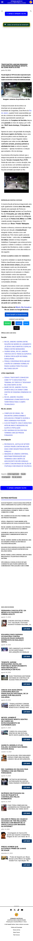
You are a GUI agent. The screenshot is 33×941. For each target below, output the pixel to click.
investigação (6, 477)
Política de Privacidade (16, 927)
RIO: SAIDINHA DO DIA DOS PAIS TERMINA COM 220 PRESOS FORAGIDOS (15, 432)
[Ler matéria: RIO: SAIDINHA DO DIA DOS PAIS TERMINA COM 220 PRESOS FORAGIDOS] (28, 783)
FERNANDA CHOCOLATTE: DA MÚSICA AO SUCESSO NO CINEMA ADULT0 (13, 612)
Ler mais (26, 629)
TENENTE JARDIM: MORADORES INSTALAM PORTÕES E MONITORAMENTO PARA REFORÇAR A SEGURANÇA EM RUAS (14, 665)
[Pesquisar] (31, 11)
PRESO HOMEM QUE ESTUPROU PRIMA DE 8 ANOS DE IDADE (13, 848)
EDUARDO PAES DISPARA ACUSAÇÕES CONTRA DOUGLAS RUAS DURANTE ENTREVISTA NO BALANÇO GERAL (16, 549)
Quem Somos (16, 932)
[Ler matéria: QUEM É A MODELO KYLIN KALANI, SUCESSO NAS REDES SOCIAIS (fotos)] (28, 759)
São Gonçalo (25, 307)
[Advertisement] (16, 44)
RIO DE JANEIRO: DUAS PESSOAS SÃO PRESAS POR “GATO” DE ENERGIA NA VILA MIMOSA (15, 527)
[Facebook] (11, 910)
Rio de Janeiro (16, 477)
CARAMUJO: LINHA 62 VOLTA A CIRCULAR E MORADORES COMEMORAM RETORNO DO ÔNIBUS (14, 534)
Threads (17, 328)
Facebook (18, 323)
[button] (2, 2)
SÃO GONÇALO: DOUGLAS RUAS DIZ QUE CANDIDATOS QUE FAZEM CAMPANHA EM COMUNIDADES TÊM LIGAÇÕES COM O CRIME (15, 563)
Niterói (18, 307)
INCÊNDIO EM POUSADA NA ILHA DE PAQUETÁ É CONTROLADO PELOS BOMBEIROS (12, 796)
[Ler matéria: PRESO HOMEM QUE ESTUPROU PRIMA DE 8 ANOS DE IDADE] (28, 861)
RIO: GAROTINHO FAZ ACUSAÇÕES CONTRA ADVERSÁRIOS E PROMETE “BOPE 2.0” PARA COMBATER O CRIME (15, 510)
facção (23, 474)
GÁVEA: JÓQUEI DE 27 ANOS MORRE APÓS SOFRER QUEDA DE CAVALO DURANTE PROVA (15, 522)
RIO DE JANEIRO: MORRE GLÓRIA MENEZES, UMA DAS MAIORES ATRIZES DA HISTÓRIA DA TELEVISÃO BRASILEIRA (16, 541)
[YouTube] (22, 910)
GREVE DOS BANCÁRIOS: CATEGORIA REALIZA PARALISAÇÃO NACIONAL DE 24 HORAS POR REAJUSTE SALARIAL (14, 693)
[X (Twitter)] (15, 910)
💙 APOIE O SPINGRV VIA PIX (16, 13)
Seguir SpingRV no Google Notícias (16, 314)
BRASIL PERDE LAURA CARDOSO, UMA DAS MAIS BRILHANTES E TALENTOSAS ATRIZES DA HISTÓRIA (16, 556)
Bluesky (26, 323)
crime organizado (13, 474)
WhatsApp (7, 323)
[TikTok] (18, 910)
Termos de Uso (16, 929)
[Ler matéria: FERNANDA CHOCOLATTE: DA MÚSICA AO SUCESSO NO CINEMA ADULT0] (28, 624)
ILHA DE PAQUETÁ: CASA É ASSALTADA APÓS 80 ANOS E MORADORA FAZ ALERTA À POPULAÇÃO (18, 425)
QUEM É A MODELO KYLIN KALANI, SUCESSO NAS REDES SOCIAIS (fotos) (14, 747)
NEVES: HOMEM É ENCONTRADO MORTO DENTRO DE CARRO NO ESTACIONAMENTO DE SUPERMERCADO (14, 721)
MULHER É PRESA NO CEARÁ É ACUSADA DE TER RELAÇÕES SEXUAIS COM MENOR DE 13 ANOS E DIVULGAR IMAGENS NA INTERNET (14, 822)
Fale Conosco (16, 934)
